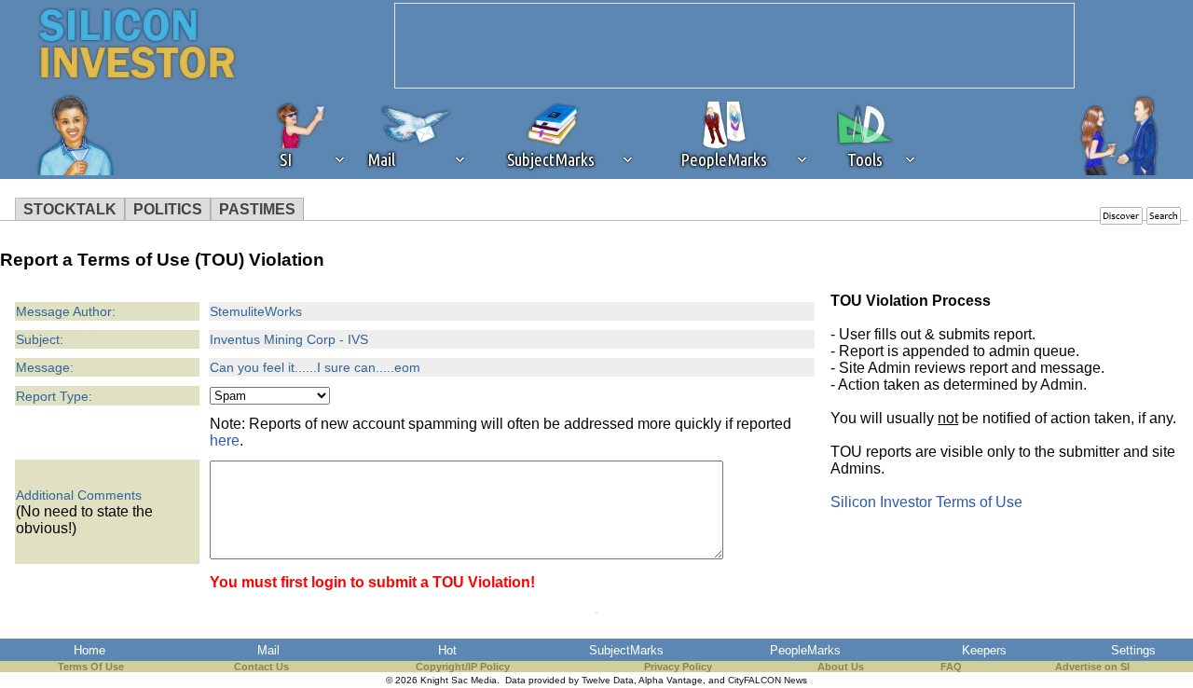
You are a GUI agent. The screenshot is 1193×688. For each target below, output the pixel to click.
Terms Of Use (91, 666)
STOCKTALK (70, 209)
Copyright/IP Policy (463, 666)
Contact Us (261, 666)
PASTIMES (257, 209)
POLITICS (167, 209)
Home (89, 650)
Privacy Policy (678, 666)
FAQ (951, 666)
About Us (840, 666)
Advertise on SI (1092, 666)
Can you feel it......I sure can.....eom (315, 367)
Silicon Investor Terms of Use (926, 502)
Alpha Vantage (670, 680)
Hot (447, 650)
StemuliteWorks (256, 311)
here (225, 440)
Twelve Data (608, 680)
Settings (1133, 650)
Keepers (984, 650)
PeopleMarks (805, 650)
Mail (268, 650)
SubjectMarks (626, 650)
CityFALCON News (767, 680)
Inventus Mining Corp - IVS (289, 339)
